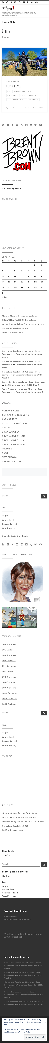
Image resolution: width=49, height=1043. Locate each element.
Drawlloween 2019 (13, 445)
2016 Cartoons (9, 655)
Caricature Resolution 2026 (15, 329)
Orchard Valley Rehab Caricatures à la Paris (23, 324)
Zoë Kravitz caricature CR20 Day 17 (22, 385)
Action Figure (10, 411)
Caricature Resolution (16, 415)
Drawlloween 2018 (13, 441)
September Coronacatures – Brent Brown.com (23, 382)
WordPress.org (9, 528)
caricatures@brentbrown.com (17, 919)
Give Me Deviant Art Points (15, 536)
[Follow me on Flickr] (15, 2)
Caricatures (9, 419)
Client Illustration (14, 424)
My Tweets (7, 876)
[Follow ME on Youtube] (36, 2)
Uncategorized (11, 462)
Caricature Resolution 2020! (29, 392)
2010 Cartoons (9, 688)
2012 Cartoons (9, 677)
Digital (6, 428)
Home (4, 22)
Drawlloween (11, 432)
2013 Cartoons (9, 672)
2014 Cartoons (9, 666)
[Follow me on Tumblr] (27, 2)
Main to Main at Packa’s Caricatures (19, 316)
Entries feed (8, 520)
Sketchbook (9, 457)
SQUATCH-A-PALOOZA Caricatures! (19, 320)
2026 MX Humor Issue (12, 333)
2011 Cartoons (8, 683)
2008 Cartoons (9, 699)
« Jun (4, 298)
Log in (5, 516)
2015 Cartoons (9, 661)
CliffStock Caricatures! (16, 86)
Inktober (7, 449)
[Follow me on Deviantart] (11, 2)
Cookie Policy (24, 1032)
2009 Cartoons (9, 693)
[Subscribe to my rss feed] (3, 2)
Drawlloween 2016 (13, 436)
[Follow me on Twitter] (32, 2)
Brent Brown (13, 108)
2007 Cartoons (9, 704)
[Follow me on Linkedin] (24, 2)
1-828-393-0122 (11, 916)
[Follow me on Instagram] (19, 2)
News (5, 453)
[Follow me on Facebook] (7, 2)
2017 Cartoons (9, 650)
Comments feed (9, 524)
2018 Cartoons (9, 645)
